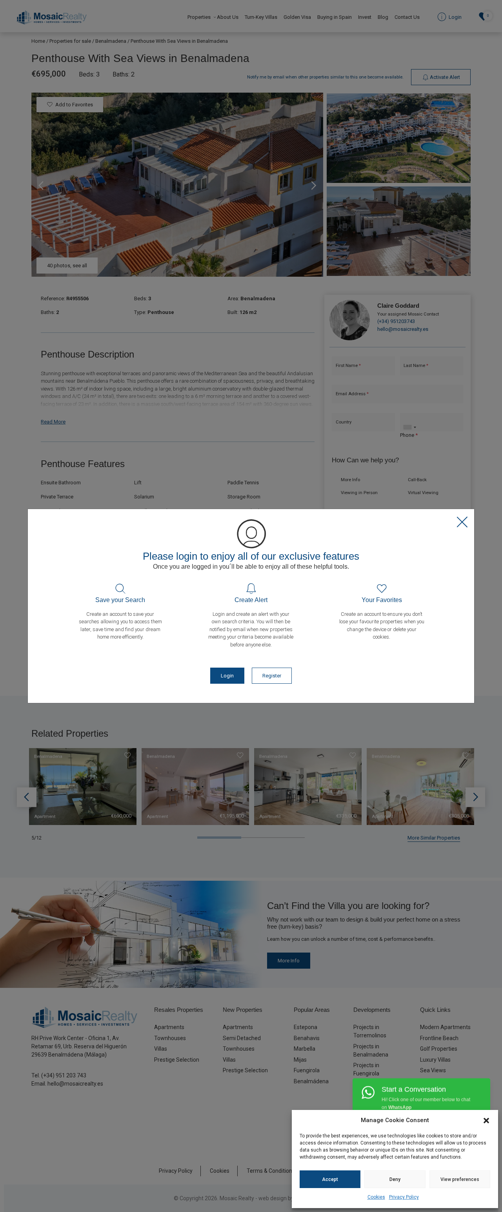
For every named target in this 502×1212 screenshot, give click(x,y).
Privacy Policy (404, 1197)
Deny (394, 1179)
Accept (330, 1179)
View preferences (459, 1179)
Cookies (376, 1197)
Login (227, 676)
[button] (486, 1120)
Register (271, 676)
